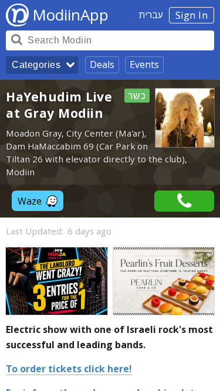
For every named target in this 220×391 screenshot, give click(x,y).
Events (144, 64)
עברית (151, 15)
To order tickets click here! (69, 369)
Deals (102, 64)
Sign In (191, 15)
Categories (36, 65)
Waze (30, 201)
